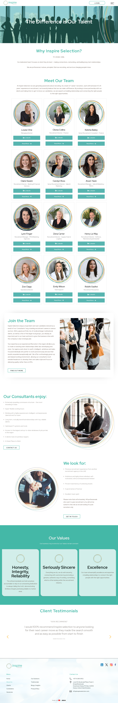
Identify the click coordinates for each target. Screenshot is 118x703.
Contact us (11, 448)
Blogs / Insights (35, 685)
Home (8, 679)
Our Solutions (35, 679)
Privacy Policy (35, 689)
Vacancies (9, 692)
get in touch (72, 517)
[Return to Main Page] (10, 3)
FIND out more (16, 371)
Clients (8, 685)
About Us (9, 682)
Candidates (10, 689)
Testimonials (35, 682)
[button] (112, 2)
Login (97, 3)
